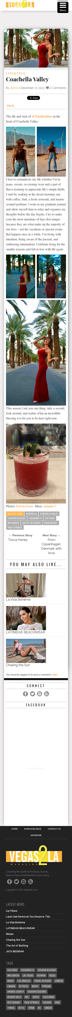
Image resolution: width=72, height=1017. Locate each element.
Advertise (36, 835)
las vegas (28, 975)
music (35, 986)
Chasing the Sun (18, 665)
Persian (46, 986)
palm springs (15, 527)
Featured (50, 518)
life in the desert (31, 522)
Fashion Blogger (17, 518)
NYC (27, 997)
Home (14, 829)
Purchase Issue (32, 829)
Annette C (49, 506)
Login (54, 674)
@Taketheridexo (42, 116)
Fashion (41, 975)
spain (31, 1007)
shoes (36, 997)
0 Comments (58, 88)
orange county (15, 991)
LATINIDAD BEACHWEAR (25, 632)
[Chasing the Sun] (26, 662)
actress (23, 986)
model (10, 980)
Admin (14, 88)
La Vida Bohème (18, 599)
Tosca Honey (18, 540)
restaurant (14, 1002)
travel (11, 1007)
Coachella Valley (49, 513)
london (59, 980)
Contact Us (54, 829)
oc (39, 1007)
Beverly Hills (14, 997)
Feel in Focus (24, 506)
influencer (13, 522)
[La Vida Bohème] (26, 596)
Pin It (10, 105)
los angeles (24, 980)
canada (11, 986)
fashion (47, 1002)
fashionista (35, 518)
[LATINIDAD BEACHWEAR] (26, 629)
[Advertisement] (38, 20)
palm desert (51, 522)
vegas (52, 975)
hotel (21, 1007)
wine (57, 1002)
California (48, 997)
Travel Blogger (42, 980)
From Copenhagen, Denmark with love (51, 546)
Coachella (31, 513)
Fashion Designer (37, 991)
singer (48, 1007)
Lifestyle (16, 73)
